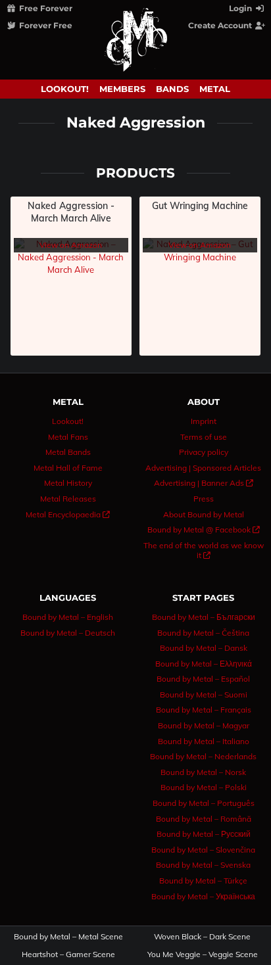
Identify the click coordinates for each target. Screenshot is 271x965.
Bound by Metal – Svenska (203, 865)
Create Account (221, 25)
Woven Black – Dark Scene (202, 937)
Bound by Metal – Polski (203, 787)
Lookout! (65, 88)
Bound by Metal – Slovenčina (203, 850)
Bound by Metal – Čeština (203, 633)
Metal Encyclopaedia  (68, 514)
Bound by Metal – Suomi (203, 694)
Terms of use (203, 437)
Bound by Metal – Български (203, 617)
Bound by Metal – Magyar (203, 725)
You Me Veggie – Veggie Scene (202, 954)
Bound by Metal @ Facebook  (203, 529)
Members (122, 88)
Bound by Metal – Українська (203, 896)
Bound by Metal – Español (203, 679)
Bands (172, 88)
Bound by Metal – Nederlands (203, 756)
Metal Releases (68, 499)
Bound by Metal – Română (203, 819)
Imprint (203, 421)
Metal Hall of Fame (68, 468)
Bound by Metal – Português (204, 803)
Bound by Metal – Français (203, 710)
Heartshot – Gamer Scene (68, 954)
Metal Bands (68, 452)
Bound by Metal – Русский (204, 834)
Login (241, 8)
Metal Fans (68, 437)
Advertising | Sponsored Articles (203, 468)
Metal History (68, 483)
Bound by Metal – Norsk (203, 772)
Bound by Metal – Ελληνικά (203, 664)
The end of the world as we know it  (203, 550)
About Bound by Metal (203, 514)
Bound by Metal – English (67, 617)
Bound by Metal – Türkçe (203, 880)
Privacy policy (203, 452)
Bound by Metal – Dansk (203, 648)
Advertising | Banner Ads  (203, 483)
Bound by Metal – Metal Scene (68, 937)
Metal (214, 88)
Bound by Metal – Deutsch (67, 633)
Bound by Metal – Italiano (203, 741)
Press (203, 499)
